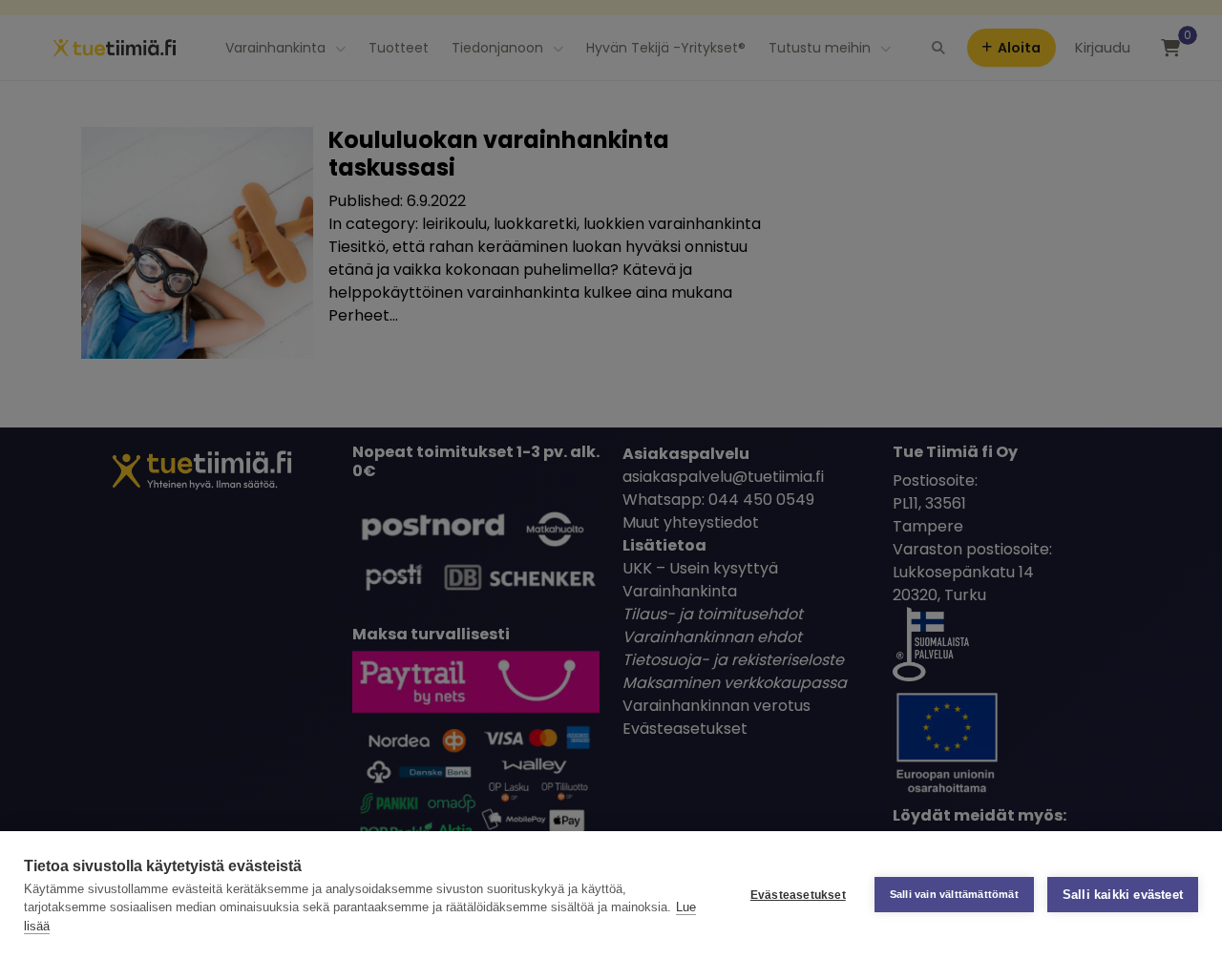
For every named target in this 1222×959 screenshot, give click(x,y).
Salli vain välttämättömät (954, 894)
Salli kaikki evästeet (1123, 894)
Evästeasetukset (798, 895)
